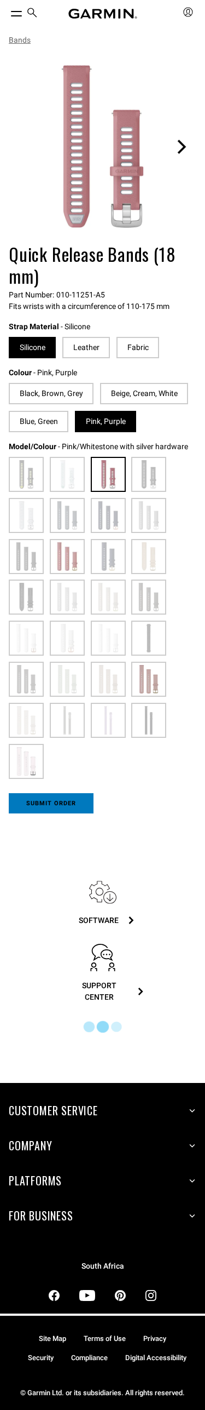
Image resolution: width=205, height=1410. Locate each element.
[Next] (181, 147)
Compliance (89, 1358)
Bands (20, 40)
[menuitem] (32, 14)
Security (41, 1358)
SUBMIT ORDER (51, 803)
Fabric (138, 347)
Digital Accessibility (155, 1358)
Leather (86, 347)
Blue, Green (39, 421)
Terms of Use (105, 1338)
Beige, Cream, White (144, 393)
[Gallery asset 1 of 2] (102, 146)
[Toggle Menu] (6, 11)
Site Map (52, 1338)
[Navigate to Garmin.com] (102, 13)
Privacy (154, 1338)
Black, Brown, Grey (51, 393)
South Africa (102, 1266)
